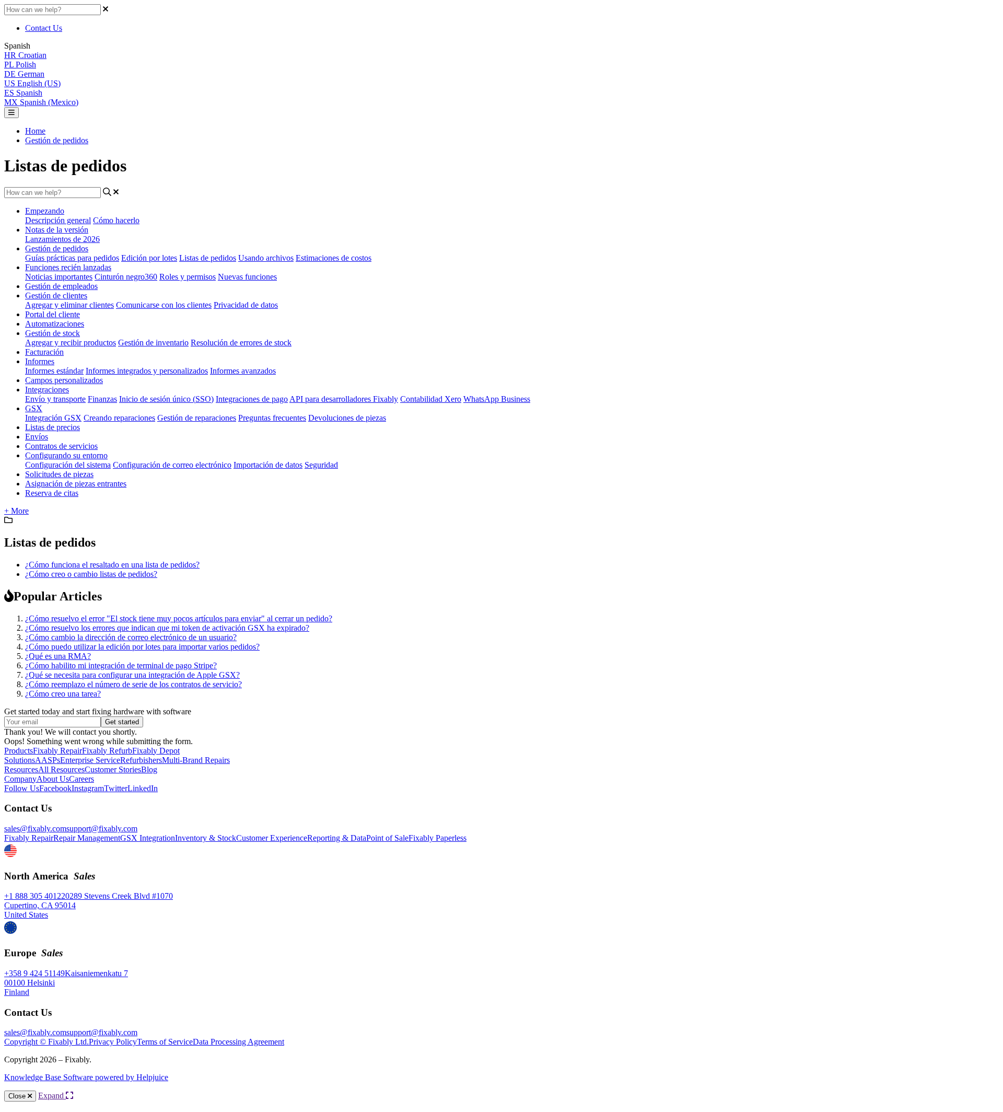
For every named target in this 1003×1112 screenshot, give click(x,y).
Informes (39, 361)
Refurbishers (141, 760)
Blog (149, 769)
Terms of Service (165, 1041)
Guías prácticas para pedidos (72, 257)
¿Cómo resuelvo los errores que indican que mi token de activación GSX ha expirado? (167, 627)
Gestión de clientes (56, 295)
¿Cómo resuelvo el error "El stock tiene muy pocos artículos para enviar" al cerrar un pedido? (178, 618)
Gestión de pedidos (56, 140)
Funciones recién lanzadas (68, 267)
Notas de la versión (56, 229)
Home (35, 130)
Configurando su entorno (66, 455)
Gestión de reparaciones (196, 417)
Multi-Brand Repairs (196, 760)
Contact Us (43, 28)
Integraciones (47, 389)
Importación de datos (268, 464)
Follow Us (21, 788)
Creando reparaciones (119, 417)
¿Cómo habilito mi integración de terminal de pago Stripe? (121, 665)
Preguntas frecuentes (272, 417)
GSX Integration (147, 837)
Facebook (55, 788)
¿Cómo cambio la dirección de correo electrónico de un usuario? (131, 637)
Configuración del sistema (68, 464)
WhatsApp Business (496, 399)
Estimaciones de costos (333, 257)
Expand (52, 1095)
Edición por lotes (149, 257)
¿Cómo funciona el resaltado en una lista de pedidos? (112, 564)
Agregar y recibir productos (70, 342)
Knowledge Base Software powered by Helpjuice (86, 1077)
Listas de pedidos (207, 257)
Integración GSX (53, 417)
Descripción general (58, 220)
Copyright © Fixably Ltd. (46, 1041)
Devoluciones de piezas (347, 417)
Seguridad (321, 464)
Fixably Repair (57, 750)
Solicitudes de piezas (59, 474)
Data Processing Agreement (238, 1041)
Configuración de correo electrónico (172, 464)
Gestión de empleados (61, 286)
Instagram (88, 788)
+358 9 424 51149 (34, 973)
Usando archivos (266, 257)
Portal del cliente (52, 314)
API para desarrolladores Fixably (343, 399)
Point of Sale (387, 837)
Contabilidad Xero (430, 399)
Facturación (44, 352)
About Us (53, 778)
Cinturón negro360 (126, 276)
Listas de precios (52, 427)
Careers (81, 778)
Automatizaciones (54, 323)
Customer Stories (113, 769)
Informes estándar (54, 370)
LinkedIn (142, 788)
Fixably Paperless (437, 837)
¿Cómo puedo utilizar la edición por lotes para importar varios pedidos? (142, 646)
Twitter (115, 788)
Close (18, 1096)
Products (18, 750)
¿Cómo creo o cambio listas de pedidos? (91, 574)
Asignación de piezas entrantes (75, 483)
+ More (16, 510)
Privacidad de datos (246, 304)
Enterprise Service (90, 760)
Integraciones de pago (252, 399)
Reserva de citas (51, 493)
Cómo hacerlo (116, 220)
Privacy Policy (113, 1041)
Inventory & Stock (205, 837)
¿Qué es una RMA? (58, 656)
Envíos (36, 436)
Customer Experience (271, 837)
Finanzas (102, 399)
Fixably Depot (156, 750)
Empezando (44, 210)
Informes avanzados (243, 370)
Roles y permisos (187, 276)
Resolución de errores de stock (241, 342)
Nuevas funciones (247, 276)
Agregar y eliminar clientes (69, 304)
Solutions (19, 760)
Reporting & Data (336, 837)
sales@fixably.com (35, 828)
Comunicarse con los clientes (164, 304)
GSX (33, 408)
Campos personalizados (64, 380)
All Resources (61, 769)
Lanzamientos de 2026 (62, 239)
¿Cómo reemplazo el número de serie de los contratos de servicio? (133, 684)
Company (20, 778)
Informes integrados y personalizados (147, 370)
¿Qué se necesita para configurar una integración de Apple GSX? (132, 674)
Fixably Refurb (107, 750)
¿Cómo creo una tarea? (63, 693)
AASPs (47, 760)
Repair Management (86, 837)
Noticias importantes (58, 276)
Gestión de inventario (153, 342)
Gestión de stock (52, 333)
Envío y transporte (55, 399)
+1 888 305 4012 (32, 895)
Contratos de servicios (61, 446)
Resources (21, 769)
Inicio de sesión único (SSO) (166, 399)
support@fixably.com (101, 828)
